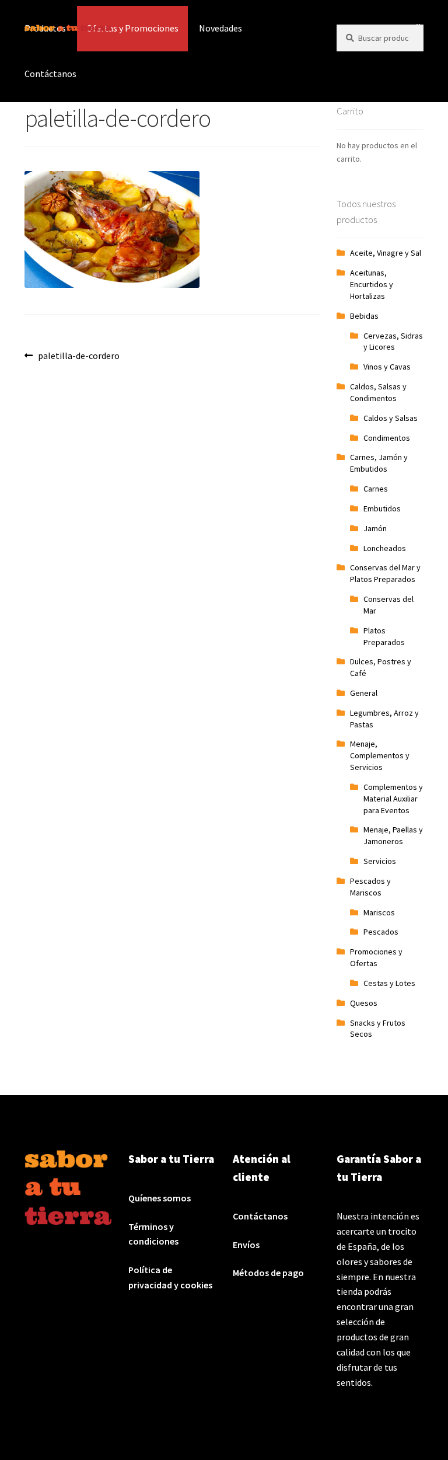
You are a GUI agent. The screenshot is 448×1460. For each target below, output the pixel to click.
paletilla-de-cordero (78, 355)
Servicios (379, 861)
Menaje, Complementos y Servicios (380, 755)
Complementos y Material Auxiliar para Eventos (393, 799)
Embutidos (382, 508)
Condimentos (386, 438)
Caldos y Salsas (390, 418)
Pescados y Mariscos (370, 887)
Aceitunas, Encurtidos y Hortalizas (371, 284)
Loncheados (384, 548)
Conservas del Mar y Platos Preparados (385, 573)
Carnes (375, 488)
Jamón (375, 528)
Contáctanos (50, 73)
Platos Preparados (384, 636)
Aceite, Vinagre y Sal (385, 253)
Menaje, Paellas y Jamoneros (393, 835)
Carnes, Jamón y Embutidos (379, 463)
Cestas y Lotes (389, 983)
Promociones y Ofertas (376, 957)
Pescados (380, 931)
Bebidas (364, 316)
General (363, 693)
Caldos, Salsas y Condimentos (378, 392)
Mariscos (379, 912)
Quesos (363, 1003)
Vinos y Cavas (387, 366)
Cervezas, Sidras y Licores (393, 341)
